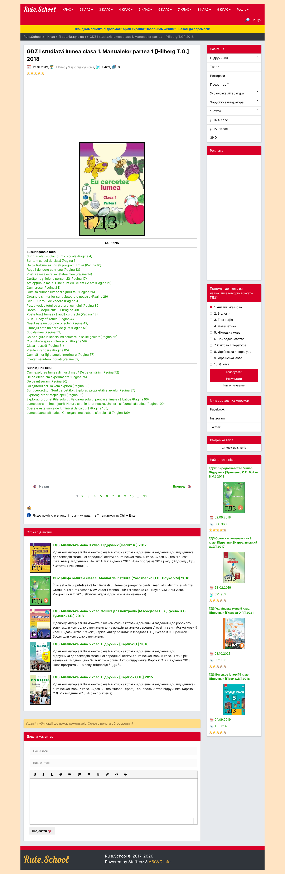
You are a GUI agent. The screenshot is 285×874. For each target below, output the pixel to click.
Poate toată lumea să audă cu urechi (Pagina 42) (62, 314)
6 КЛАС (164, 9)
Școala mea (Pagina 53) (44, 332)
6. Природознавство (229, 339)
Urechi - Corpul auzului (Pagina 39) (53, 310)
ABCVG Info (159, 861)
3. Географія (223, 320)
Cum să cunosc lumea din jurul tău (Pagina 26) (61, 292)
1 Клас (60, 67)
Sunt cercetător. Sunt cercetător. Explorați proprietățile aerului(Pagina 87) (81, 390)
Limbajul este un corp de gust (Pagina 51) (57, 328)
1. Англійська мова (227, 307)
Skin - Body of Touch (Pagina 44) (51, 319)
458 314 (220, 726)
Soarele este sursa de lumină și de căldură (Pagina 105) (67, 408)
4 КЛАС (124, 9)
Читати (215, 111)
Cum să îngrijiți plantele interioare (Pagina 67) (60, 355)
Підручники (219, 58)
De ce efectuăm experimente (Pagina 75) (57, 377)
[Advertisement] (112, 108)
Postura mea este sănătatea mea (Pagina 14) (59, 274)
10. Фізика (221, 364)
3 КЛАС (105, 9)
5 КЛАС (144, 9)
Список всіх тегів (234, 447)
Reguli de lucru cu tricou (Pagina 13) (53, 270)
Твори (214, 67)
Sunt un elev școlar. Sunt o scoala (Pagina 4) (59, 256)
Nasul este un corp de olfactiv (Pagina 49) (57, 323)
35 (145, 496)
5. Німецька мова (226, 332)
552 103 (220, 660)
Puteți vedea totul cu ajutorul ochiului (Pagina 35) (63, 305)
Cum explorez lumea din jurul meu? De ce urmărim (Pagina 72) (73, 372)
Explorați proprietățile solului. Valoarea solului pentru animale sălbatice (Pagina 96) (88, 399)
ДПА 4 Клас (219, 120)
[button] (35, 774)
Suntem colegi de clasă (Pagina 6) (52, 261)
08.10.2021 (222, 654)
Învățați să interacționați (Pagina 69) (53, 359)
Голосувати (234, 372)
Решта (241, 9)
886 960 (220, 524)
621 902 (220, 594)
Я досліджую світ (81, 67)
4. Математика (224, 326)
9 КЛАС (222, 9)
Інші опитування (234, 385)
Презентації (219, 84)
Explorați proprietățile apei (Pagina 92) (55, 395)
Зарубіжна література (226, 102)
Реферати (217, 76)
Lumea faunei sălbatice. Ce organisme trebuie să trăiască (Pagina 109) (78, 413)
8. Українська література (232, 352)
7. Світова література (229, 345)
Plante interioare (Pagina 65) (48, 350)
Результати (234, 378)
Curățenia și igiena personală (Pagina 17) (57, 279)
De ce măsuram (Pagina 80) (47, 381)
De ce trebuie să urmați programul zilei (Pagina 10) (64, 265)
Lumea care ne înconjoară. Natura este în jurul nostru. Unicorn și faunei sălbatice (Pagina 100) (96, 404)
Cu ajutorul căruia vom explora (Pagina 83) (58, 386)
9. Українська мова (227, 358)
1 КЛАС (65, 9)
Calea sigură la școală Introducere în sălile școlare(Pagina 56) (72, 337)
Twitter (215, 427)
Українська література (227, 93)
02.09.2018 (222, 517)
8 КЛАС (203, 9)
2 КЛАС (85, 9)
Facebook (217, 409)
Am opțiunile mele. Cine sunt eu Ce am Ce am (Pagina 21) (69, 283)
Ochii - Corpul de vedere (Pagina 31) (54, 301)
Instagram (217, 418)
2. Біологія (221, 313)
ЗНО (213, 138)
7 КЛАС (183, 9)
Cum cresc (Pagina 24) (43, 288)
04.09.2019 (222, 720)
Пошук (256, 20)
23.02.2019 (222, 587)
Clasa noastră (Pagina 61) (45, 346)
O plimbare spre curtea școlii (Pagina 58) (57, 341)
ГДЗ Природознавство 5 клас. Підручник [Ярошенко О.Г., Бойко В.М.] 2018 (233, 472)
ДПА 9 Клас (219, 129)
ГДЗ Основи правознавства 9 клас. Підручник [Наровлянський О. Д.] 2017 (233, 542)
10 (132, 496)
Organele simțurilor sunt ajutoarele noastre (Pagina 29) (67, 297)
